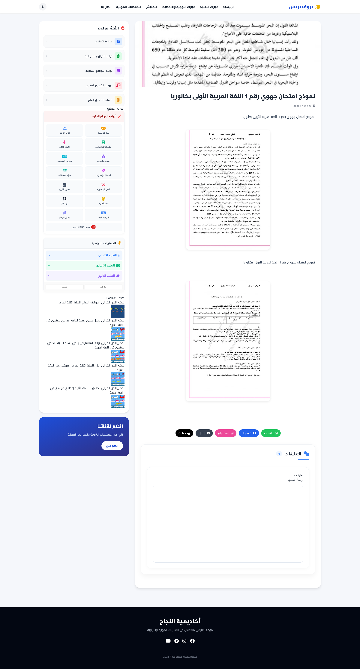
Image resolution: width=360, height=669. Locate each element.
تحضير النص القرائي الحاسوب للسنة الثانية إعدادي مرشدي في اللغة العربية (87, 390)
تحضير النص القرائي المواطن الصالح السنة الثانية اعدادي (90, 302)
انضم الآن (112, 446)
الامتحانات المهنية (128, 7)
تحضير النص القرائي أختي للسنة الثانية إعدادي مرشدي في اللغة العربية (86, 368)
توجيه (64, 287)
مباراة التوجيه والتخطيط (178, 7)
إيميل (202, 433)
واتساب (269, 433)
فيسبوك (246, 433)
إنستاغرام (223, 433)
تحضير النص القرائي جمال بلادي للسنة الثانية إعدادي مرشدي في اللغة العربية (85, 323)
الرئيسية (229, 7)
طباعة (182, 433)
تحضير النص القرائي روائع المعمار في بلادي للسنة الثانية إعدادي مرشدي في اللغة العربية (85, 345)
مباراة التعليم (209, 7)
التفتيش (152, 7)
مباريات (103, 287)
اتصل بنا (106, 7)
